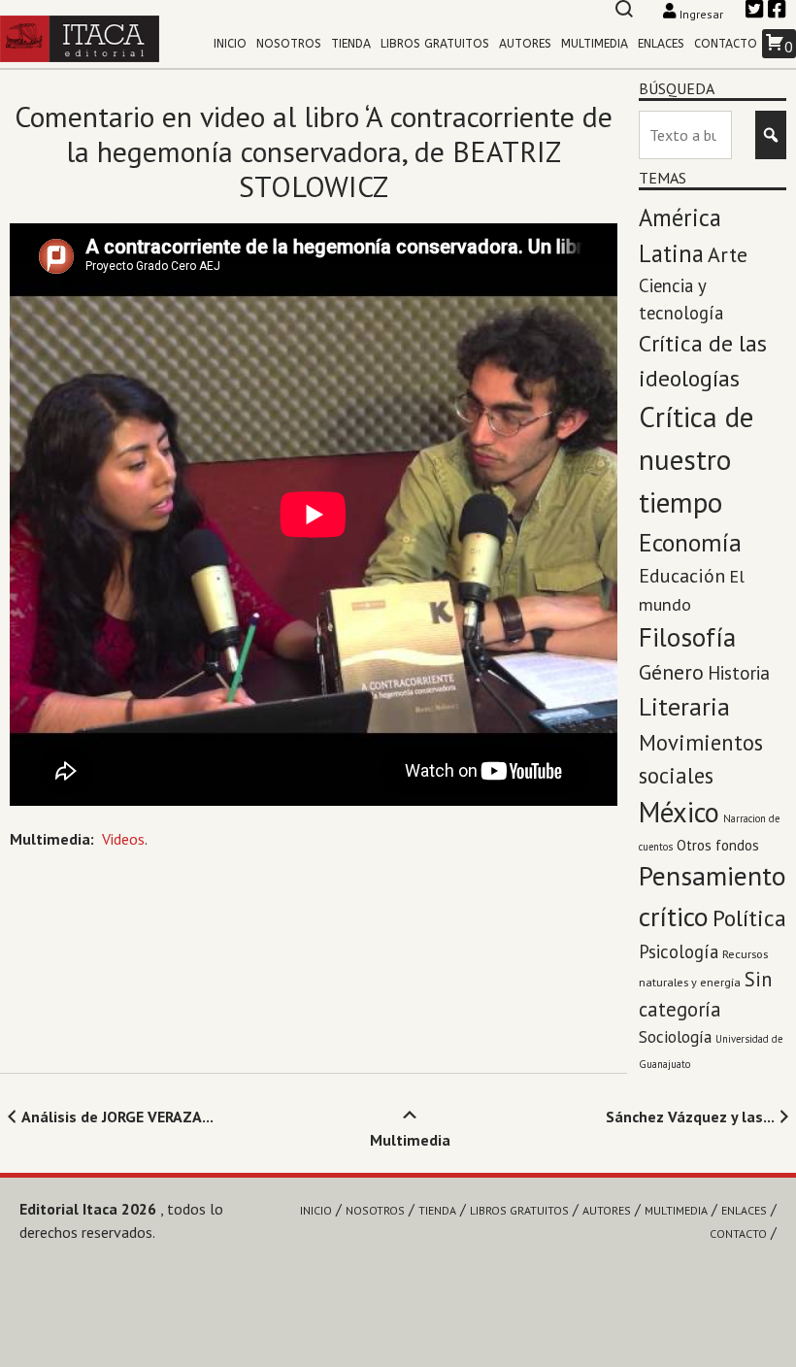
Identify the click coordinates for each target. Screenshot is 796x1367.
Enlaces (661, 43)
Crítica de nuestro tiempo (696, 459)
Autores (525, 43)
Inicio (230, 43)
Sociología (675, 1036)
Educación (682, 575)
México (679, 812)
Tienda (351, 43)
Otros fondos (718, 844)
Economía (690, 542)
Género (671, 671)
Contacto (725, 43)
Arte (727, 254)
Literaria (684, 706)
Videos (123, 839)
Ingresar (701, 14)
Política (749, 918)
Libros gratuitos (435, 43)
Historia (739, 672)
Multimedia (594, 43)
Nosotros (288, 43)
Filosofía (687, 636)
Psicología (678, 951)
